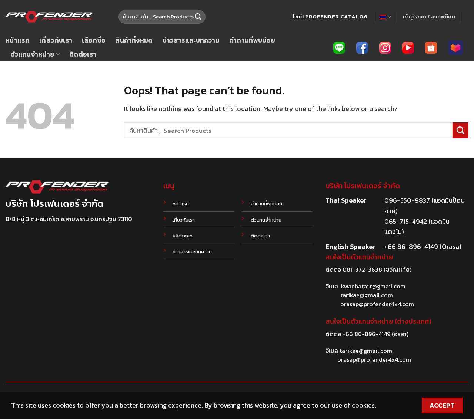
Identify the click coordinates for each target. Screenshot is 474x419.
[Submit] (198, 17)
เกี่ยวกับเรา (55, 40)
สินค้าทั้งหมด (134, 40)
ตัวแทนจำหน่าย (32, 54)
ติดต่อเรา (82, 54)
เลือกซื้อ (94, 40)
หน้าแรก (18, 40)
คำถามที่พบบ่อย (252, 40)
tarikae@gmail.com (366, 295)
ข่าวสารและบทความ (191, 40)
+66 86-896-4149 (366, 334)
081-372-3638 (362, 269)
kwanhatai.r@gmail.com (373, 286)
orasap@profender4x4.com (377, 304)
